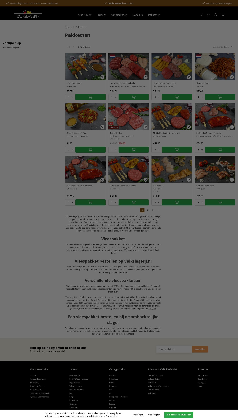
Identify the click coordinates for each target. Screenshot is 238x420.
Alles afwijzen (154, 414)
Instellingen (138, 414)
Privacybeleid (111, 416)
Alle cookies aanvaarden (179, 414)
